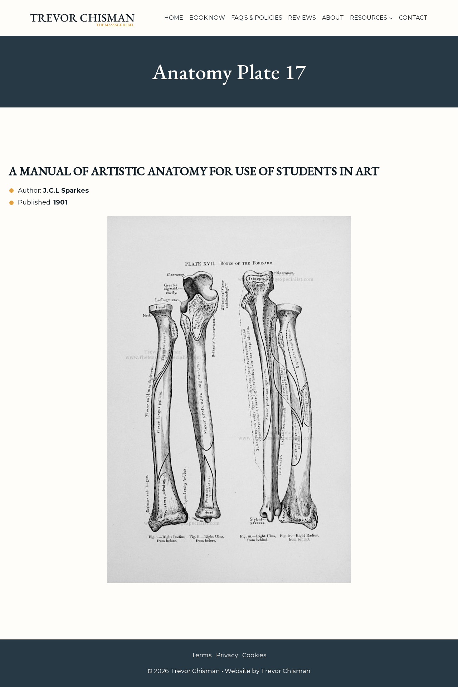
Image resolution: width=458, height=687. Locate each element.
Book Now (207, 17)
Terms (201, 655)
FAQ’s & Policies (256, 17)
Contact (413, 17)
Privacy (227, 655)
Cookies (254, 655)
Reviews (302, 17)
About (333, 17)
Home (173, 17)
